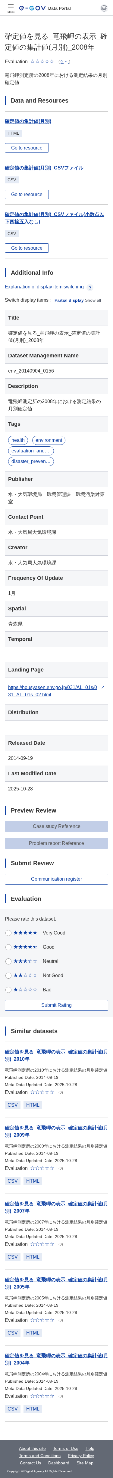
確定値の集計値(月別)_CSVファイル (44, 167)
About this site (32, 1448)
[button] (104, 8)
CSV (13, 1105)
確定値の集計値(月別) (28, 121)
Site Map (85, 1462)
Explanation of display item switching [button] (44, 286)
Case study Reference (56, 826)
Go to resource (26, 147)
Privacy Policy (81, 1455)
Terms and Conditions (40, 1455)
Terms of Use (65, 1448)
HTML (32, 1105)
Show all (93, 300)
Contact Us (30, 1462)
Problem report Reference (56, 843)
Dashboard (58, 1462)
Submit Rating (56, 1005)
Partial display (69, 300)
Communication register (56, 879)
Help (90, 1448)
